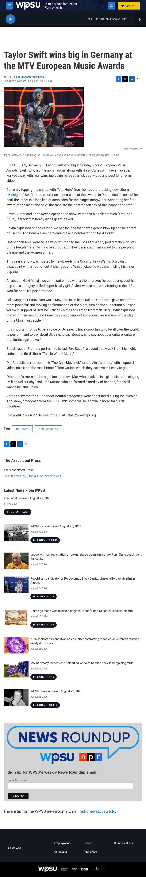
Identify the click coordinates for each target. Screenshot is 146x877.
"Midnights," (15, 195)
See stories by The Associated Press (32, 476)
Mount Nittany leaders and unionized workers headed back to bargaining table (81, 663)
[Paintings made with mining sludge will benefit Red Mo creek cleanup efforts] (16, 617)
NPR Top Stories (48, 428)
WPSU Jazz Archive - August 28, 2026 (55, 526)
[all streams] (140, 19)
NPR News (22, 428)
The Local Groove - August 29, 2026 (27, 498)
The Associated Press (30, 77)
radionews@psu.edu (97, 811)
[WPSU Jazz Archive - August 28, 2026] (16, 532)
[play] (10, 19)
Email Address (17, 780)
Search (88, 843)
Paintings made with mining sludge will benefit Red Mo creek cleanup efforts (81, 611)
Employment (62, 843)
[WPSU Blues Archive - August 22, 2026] (16, 697)
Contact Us (60, 851)
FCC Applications (123, 843)
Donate (130, 6)
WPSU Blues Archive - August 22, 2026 (56, 691)
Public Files (90, 851)
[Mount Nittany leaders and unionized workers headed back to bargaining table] (16, 669)
